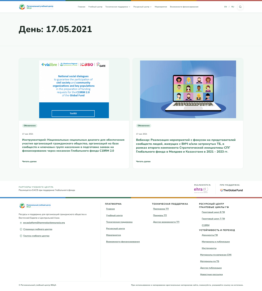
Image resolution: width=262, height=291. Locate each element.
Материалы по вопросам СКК (216, 254)
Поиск (240, 7)
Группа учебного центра (36, 235)
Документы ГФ (210, 235)
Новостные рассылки (211, 274)
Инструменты (209, 248)
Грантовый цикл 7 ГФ (213, 218)
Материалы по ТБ (209, 261)
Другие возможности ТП (166, 222)
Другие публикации (211, 267)
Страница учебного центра (37, 229)
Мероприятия (161, 6)
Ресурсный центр (115, 228)
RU (232, 6)
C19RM (205, 225)
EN (225, 6)
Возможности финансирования (184, 6)
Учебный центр (95, 6)
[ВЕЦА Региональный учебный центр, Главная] (36, 7)
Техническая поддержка (119, 222)
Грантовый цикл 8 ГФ (213, 212)
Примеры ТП (160, 215)
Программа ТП (161, 208)
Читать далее (29, 162)
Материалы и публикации (216, 241)
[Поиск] (240, 7)
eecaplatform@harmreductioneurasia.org (44, 222)
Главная (81, 6)
